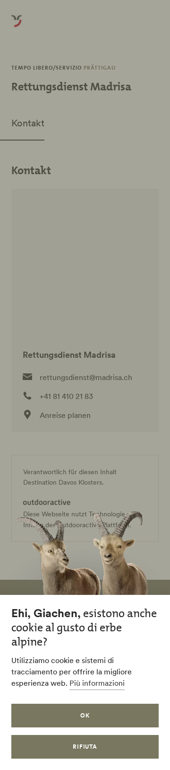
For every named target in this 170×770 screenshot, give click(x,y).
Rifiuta (85, 746)
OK (85, 715)
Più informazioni (97, 683)
